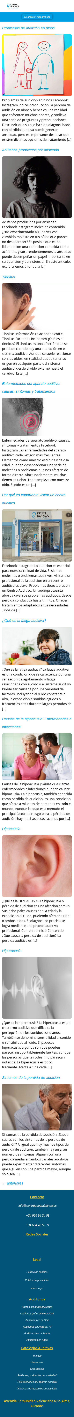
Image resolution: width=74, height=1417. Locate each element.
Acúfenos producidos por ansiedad (30, 150)
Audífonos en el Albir (37, 1320)
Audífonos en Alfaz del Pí (37, 1326)
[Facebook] (25, 1245)
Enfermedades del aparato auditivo (37, 1382)
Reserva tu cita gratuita (37, 17)
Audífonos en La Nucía (37, 1333)
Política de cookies (37, 1272)
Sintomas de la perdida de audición (31, 1078)
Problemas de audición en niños (28, 28)
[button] (71, 6)
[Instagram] (33, 1245)
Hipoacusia (11, 829)
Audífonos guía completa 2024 (37, 1313)
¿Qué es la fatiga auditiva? (24, 621)
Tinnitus (8, 277)
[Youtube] (41, 1245)
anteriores (12, 1183)
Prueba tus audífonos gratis (37, 1307)
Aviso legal (37, 1288)
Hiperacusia (12, 951)
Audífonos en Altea (37, 1339)
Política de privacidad (37, 1280)
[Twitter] (49, 1245)
